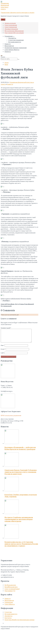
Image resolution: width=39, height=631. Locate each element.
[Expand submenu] (13, 36)
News (6, 64)
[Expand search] (1, 55)
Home (7, 63)
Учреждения (9, 602)
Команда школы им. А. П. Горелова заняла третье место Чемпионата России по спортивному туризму (21, 544)
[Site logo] (5, 9)
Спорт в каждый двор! (12, 589)
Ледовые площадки (11, 29)
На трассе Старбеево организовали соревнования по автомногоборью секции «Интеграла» (19, 519)
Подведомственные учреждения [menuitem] (16, 48)
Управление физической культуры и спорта (17, 12)
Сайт (2, 353)
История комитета (11, 614)
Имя (2, 345)
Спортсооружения (11, 25)
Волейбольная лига (11, 587)
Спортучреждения (11, 27)
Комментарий (6, 328)
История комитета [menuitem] (14, 42)
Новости (10, 84)
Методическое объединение (14, 31)
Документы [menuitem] (12, 38)
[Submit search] (18, 59)
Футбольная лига (10, 585)
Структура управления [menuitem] (16, 40)
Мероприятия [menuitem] (9, 46)
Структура (8, 612)
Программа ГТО (10, 591)
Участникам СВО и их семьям (14, 33)
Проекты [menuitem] (8, 51)
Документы (8, 616)
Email (3, 349)
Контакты (8, 618)
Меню (3, 19)
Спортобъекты (10, 604)
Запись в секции (10, 23)
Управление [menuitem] (9, 36)
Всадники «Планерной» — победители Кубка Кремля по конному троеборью (20, 448)
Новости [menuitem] (8, 44)
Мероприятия (9, 600)
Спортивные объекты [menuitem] (12, 50)
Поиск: (3, 57)
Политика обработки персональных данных (19, 620)
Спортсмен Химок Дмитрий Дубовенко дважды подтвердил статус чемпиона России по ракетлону (21, 472)
